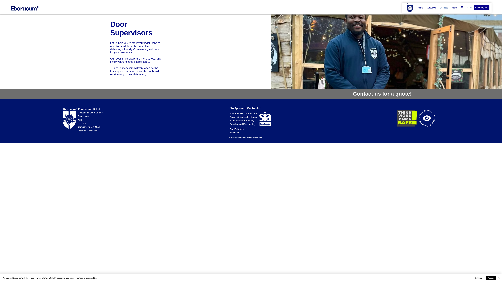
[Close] (498, 278)
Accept (491, 278)
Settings (478, 278)
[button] (431, 8)
